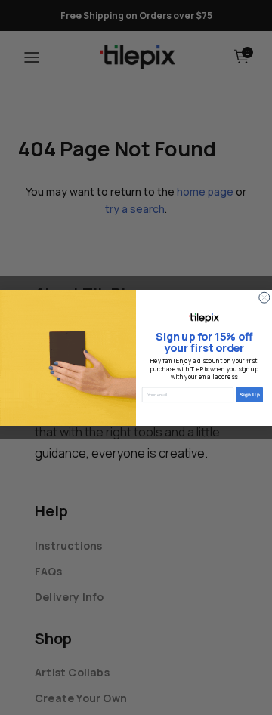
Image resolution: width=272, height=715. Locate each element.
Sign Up (250, 394)
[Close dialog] (264, 297)
